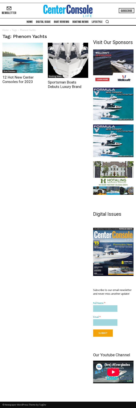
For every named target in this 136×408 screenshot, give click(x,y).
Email (97, 316)
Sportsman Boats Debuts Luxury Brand (64, 84)
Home (5, 30)
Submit (102, 333)
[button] (107, 21)
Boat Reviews (10, 71)
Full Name (99, 303)
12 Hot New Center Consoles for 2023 (18, 79)
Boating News (55, 76)
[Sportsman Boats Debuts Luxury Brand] (68, 60)
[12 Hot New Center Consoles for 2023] (22, 58)
